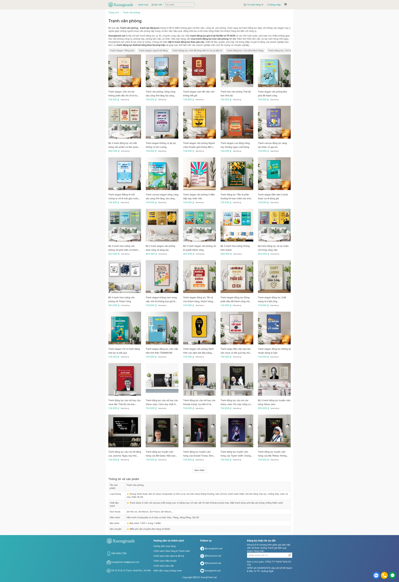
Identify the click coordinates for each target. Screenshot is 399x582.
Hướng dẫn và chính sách (169, 540)
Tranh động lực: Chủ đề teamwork (285, 50)
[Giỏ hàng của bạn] (285, 4)
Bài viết (158, 4)
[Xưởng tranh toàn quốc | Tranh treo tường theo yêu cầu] (122, 5)
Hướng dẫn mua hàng (165, 546)
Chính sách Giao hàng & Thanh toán (172, 551)
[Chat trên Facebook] (392, 575)
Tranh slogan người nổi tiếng (153, 50)
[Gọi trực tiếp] (384, 575)
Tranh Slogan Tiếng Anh (122, 50)
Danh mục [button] (143, 4)
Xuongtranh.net (213, 570)
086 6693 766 (118, 553)
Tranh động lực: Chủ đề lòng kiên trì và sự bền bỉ (197, 50)
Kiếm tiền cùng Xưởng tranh (168, 570)
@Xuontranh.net (213, 555)
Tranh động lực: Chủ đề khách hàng (245, 50)
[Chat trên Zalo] (376, 575)
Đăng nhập (275, 4)
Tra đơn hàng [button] (253, 4)
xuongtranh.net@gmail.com (125, 562)
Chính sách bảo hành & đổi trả (169, 556)
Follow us (206, 540)
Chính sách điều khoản (165, 560)
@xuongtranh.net (213, 548)
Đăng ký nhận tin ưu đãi (261, 540)
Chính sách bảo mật (164, 565)
